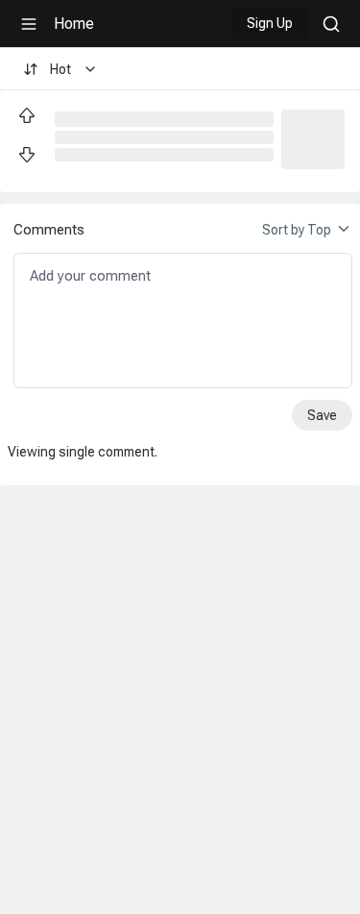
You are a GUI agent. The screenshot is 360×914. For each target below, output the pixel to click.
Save (322, 415)
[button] (313, 137)
